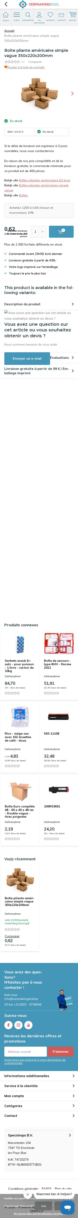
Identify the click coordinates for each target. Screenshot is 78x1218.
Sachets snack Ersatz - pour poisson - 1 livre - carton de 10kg (19, 666)
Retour (5, 4)
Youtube (28, 1025)
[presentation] (69, 93)
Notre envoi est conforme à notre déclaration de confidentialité (35, 1061)
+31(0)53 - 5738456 (27, 1004)
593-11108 (51, 733)
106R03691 (52, 806)
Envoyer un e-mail (27, 358)
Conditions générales (23, 1189)
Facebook (8, 1025)
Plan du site (63, 1189)
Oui (43, 1206)
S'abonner (60, 1051)
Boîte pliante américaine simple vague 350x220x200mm (19, 901)
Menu (17, 20)
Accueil (9, 31)
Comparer (35, 61)
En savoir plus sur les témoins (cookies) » (40, 1213)
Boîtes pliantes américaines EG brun (44, 180)
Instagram (18, 1025)
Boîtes (23, 195)
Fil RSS (47, 1189)
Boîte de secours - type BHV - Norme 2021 (57, 664)
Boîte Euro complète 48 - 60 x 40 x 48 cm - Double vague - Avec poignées (20, 811)
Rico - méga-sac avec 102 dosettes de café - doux (18, 737)
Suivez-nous (15, 1015)
